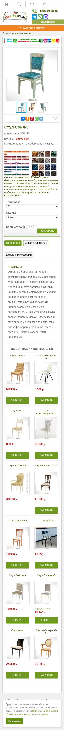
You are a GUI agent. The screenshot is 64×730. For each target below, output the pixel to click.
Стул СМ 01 (18, 410)
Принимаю (14, 721)
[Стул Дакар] (46, 538)
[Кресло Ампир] (17, 483)
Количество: (14, 227)
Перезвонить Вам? (48, 22)
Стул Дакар (46, 520)
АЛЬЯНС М (15, 266)
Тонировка (13, 202)
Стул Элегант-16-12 (46, 465)
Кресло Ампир (18, 465)
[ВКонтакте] (23, 119)
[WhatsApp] (37, 119)
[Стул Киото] (17, 648)
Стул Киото (17, 630)
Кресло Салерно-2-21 (46, 632)
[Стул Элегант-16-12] (46, 483)
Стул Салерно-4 (18, 520)
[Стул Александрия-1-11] (46, 428)
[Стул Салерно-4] (17, 538)
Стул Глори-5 (17, 355)
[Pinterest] (32, 119)
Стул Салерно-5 (46, 575)
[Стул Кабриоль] (17, 593)
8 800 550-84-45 (49, 11)
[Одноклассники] (27, 119)
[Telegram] (41, 119)
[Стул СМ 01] (17, 428)
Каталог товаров (34, 28)
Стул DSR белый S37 (46, 357)
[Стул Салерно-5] (46, 593)
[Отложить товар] (55, 118)
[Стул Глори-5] (17, 373)
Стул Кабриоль (17, 575)
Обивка (11, 213)
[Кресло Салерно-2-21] (46, 648)
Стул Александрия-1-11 (46, 412)
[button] (55, 52)
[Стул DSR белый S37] (46, 373)
